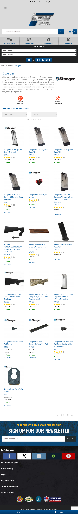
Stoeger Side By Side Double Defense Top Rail (38, 343)
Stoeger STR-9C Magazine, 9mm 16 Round (64, 150)
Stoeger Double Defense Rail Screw (13, 343)
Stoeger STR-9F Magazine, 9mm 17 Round (38, 150)
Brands (10, 66)
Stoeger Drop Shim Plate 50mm (13, 390)
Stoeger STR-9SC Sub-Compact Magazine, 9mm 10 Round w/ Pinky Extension (63, 198)
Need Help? (46, 2)
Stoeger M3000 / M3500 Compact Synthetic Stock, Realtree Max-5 (38, 296)
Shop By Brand (43, 60)
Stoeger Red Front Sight (38, 194)
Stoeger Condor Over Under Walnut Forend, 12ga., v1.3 (37, 246)
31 (38, 119)
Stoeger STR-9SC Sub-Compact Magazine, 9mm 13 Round (13, 197)
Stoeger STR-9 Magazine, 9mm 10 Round (63, 245)
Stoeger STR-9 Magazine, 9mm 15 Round (13, 150)
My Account (35, 2)
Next (41, 119)
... (35, 119)
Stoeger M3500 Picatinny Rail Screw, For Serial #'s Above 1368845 (63, 344)
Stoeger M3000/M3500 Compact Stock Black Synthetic (12, 296)
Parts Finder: (39, 47)
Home (3, 66)
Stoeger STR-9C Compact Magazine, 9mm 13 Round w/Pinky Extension (64, 296)
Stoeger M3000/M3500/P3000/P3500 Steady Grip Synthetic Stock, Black (14, 248)
